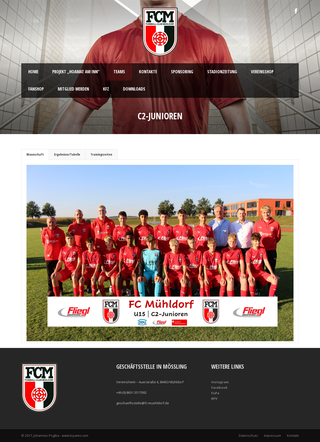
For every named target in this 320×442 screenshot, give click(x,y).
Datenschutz (248, 435)
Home (33, 72)
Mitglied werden (73, 89)
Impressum (272, 435)
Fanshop (36, 89)
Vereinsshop (262, 72)
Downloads (134, 89)
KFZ (106, 89)
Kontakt (293, 435)
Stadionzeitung (222, 72)
